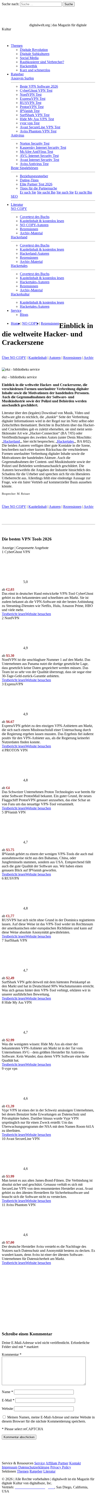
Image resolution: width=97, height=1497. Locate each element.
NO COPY (19, 209)
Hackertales (19, 266)
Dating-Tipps (29, 180)
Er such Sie (28, 192)
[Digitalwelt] (15, 25)
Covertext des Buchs (34, 217)
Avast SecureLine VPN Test (40, 127)
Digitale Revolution (34, 50)
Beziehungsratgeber (34, 176)
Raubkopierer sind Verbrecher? (42, 62)
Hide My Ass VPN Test (37, 119)
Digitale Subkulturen (34, 54)
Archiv (89, 358)
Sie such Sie (65, 192)
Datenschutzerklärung (33, 1467)
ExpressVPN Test (32, 99)
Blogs (24, 315)
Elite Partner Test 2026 (36, 184)
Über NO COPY (14, 358)
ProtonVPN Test (32, 107)
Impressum (9, 1467)
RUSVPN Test (30, 103)
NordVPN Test (31, 94)
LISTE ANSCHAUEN (13, 1323)
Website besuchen (38, 614)
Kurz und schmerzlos (35, 70)
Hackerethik (28, 66)
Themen (17, 46)
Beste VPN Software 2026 (39, 86)
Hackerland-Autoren (34, 253)
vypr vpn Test (29, 123)
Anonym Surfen (22, 78)
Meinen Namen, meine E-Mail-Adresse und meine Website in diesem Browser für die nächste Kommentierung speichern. (48, 1419)
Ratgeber (17, 74)
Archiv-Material (31, 233)
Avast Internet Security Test (39, 160)
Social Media (29, 58)
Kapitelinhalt (37, 358)
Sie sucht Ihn (46, 192)
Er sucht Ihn (83, 192)
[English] (6, 38)
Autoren (55, 358)
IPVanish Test (29, 111)
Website (7, 1409)
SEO (14, 196)
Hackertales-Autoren (34, 282)
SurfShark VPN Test (34, 115)
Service (16, 310)
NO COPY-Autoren (34, 225)
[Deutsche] (16, 38)
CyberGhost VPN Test (36, 90)
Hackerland (19, 237)
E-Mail (8, 1400)
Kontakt (75, 1463)
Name (7, 1392)
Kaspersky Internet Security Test (43, 147)
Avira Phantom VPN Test (38, 131)
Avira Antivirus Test (34, 164)
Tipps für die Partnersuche (38, 188)
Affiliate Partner (57, 1463)
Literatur (17, 204)
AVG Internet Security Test (39, 156)
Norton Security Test (34, 143)
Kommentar (11, 1354)
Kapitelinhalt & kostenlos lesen (42, 221)
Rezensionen (29, 229)
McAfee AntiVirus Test (36, 152)
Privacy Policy (60, 1467)
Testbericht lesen (13, 614)
